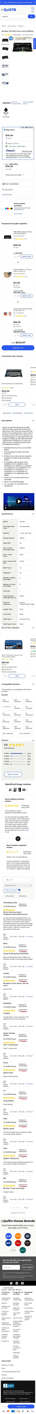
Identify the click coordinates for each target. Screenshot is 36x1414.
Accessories (28, 413)
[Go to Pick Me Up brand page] (27, 1236)
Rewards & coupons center (28, 1317)
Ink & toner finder (28, 1304)
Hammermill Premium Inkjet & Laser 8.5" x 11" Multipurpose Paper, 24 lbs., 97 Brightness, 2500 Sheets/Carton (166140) (22, 309)
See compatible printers (10, 395)
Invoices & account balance (5, 1312)
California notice (10, 1401)
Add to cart (21, 1406)
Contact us (5, 1341)
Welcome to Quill (7, 1365)
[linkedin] (16, 1283)
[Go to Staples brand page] (18, 1243)
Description (7, 413)
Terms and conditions (19, 1272)
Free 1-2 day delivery (12, 184)
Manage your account (6, 1307)
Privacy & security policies (5, 1336)
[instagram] (11, 1283)
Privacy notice (24, 1398)
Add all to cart (18, 348)
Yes (13, 936)
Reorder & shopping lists (29, 1299)
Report (30, 936)
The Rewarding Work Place (11, 1371)
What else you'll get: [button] (13, 175)
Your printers (28, 1308)
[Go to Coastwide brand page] (18, 1236)
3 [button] (17, 1207)
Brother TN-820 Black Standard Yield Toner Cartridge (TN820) (12, 655)
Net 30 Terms (17, 1318)
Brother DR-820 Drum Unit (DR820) (22, 232)
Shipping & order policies (6, 1323)
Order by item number (29, 1312)
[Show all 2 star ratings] (18, 761)
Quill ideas (16, 1352)
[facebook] (22, 1283)
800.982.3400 (19, 209)
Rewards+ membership (17, 1299)
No (21, 936)
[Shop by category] (2, 9)
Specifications (18, 413)
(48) (29, 759)
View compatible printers (28, 102)
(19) (29, 761)
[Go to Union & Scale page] (13, 1250)
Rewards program (16, 1304)
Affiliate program (16, 1356)
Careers (4, 1375)
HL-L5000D (6, 706)
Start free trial (27, 151)
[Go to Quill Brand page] (8, 1236)
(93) (28, 764)
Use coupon (27, 1267)
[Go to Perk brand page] (8, 1243)
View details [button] (18, 213)
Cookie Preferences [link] (24, 1401)
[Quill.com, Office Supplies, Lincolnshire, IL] (8, 1386)
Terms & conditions (10, 1398)
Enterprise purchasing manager (16, 1336)
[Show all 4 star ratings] (18, 756)
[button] (35, 2)
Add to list (7, 194)
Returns (4, 1303)
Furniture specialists (16, 1342)
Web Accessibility (8, 1378)
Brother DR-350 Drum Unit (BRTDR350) (12, 383)
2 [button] (13, 1207)
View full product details (16, 102)
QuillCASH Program (16, 1308)
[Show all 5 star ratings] (18, 753)
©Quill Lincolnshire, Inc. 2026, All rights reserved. (16, 1392)
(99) (29, 756)
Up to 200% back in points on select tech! (16, 2)
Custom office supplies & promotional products (18, 1323)
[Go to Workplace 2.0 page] (23, 1250)
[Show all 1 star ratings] (18, 764)
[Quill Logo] (10, 9)
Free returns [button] (8, 189)
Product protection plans (16, 1347)
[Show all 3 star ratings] (18, 758)
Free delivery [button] (7, 400)
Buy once (10, 130)
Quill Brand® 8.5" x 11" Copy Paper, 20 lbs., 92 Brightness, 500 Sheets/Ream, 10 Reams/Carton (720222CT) (22, 270)
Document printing (16, 1330)
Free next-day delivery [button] (10, 671)
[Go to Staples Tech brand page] (27, 1243)
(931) (29, 753)
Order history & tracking (6, 1299)
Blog (3, 1368)
